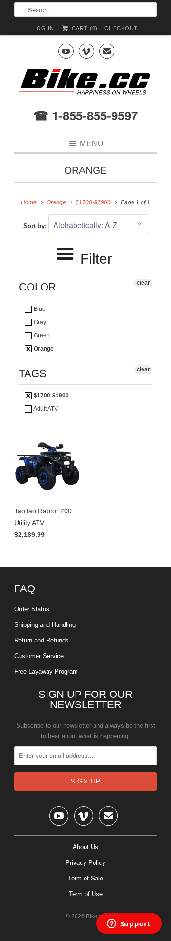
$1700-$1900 (50, 395)
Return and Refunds (41, 640)
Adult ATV (45, 408)
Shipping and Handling (45, 624)
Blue (39, 309)
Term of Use (86, 893)
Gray (39, 322)
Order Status (31, 609)
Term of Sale (85, 878)
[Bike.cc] (85, 84)
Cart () (83, 28)
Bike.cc (95, 916)
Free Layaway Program (46, 671)
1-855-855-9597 (93, 115)
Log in (43, 28)
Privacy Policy (85, 862)
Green (41, 335)
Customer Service (39, 656)
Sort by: (35, 225)
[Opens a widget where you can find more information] (129, 924)
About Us (85, 847)
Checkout (121, 28)
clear (143, 283)
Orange (85, 170)
